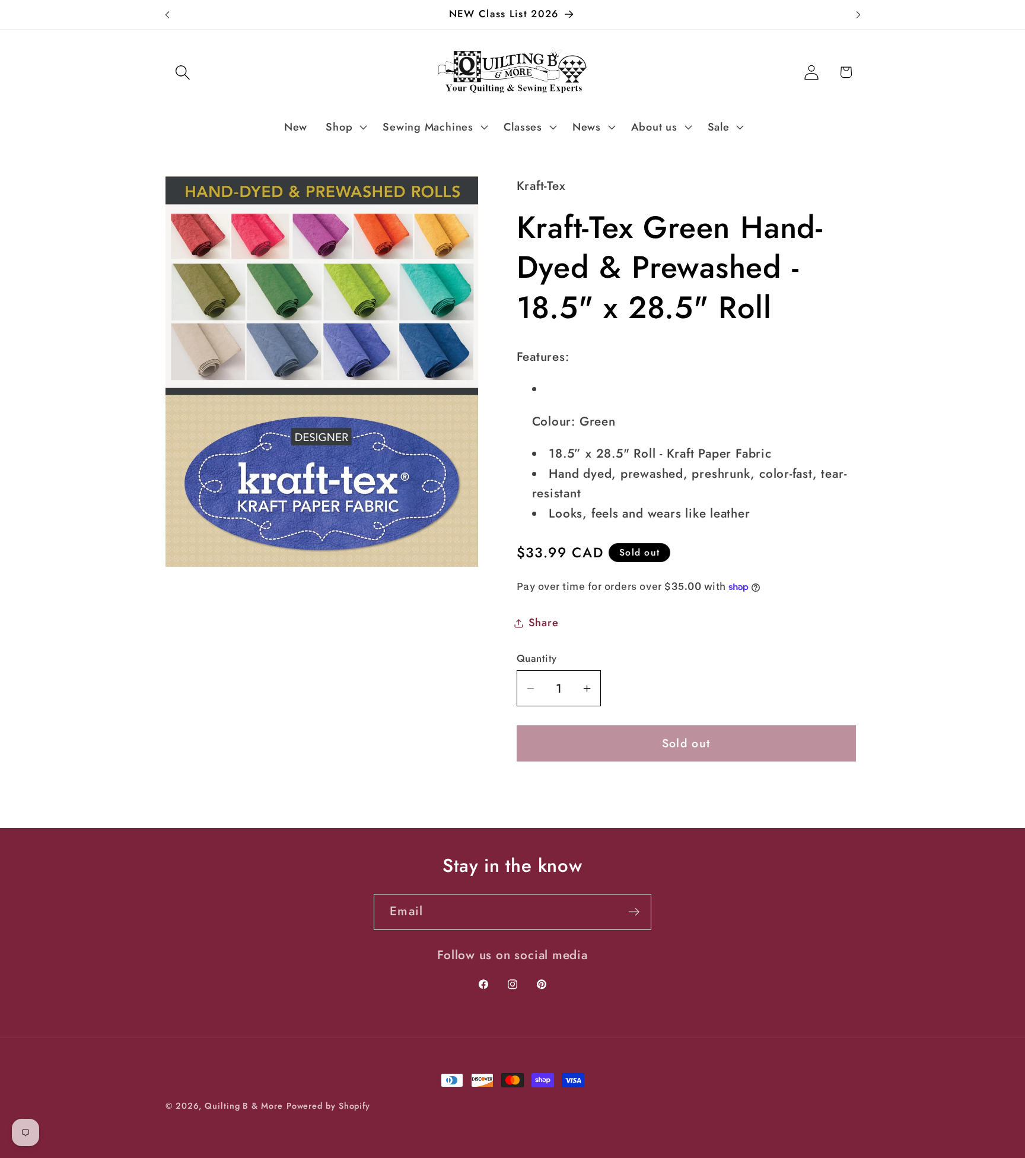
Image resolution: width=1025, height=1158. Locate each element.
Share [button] (544, 622)
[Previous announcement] (167, 14)
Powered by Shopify (328, 1106)
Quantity (537, 658)
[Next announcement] (858, 14)
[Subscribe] (634, 912)
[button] (182, 72)
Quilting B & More (243, 1106)
